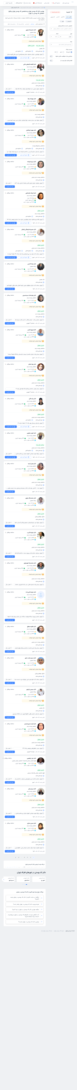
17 (18, 857)
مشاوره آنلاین (57, 3)
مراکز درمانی (46, 3)
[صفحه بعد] (15, 857)
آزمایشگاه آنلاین (38, 3)
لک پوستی (69, 21)
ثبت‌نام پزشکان (19, 3)
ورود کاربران (8, 3)
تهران (63, 21)
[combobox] (62, 28)
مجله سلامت (28, 3)
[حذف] (61, 37)
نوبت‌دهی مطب (65, 3)
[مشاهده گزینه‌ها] (51, 28)
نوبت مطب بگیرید (10, 58)
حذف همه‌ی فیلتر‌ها (56, 12)
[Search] (24, 3)
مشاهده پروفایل (10, 30)
